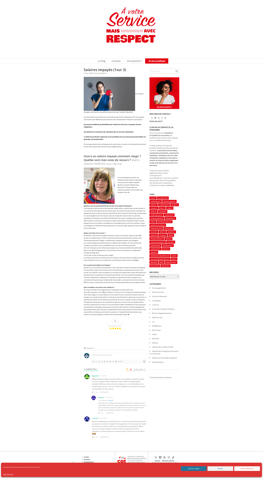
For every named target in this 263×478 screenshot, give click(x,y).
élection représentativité (161, 313)
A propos (116, 61)
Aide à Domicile (158, 292)
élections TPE (155, 266)
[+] (122, 361)
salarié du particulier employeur (160, 255)
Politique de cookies (8, 474)
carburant (154, 208)
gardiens (154, 235)
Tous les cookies (193, 468)
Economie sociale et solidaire (163, 309)
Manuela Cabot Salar (157, 238)
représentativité (155, 249)
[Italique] (96, 361)
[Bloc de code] (113, 361)
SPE (161, 262)
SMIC (174, 259)
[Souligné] (98, 361)
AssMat (154, 204)
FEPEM (162, 232)
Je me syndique (156, 61)
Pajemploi (170, 242)
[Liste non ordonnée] (107, 361)
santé (174, 255)
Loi (153, 321)
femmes (154, 232)
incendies (162, 235)
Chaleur (153, 211)
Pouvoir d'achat (168, 245)
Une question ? (134, 61)
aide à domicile (163, 198)
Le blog (101, 61)
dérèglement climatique (158, 225)
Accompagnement (159, 288)
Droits (153, 221)
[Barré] (101, 361)
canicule (174, 204)
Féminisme (171, 232)
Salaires (154, 252)
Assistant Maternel (159, 296)
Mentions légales (168, 460)
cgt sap (169, 208)
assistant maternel (169, 201)
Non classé (156, 330)
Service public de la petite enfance (160, 259)
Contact (157, 460)
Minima (168, 238)
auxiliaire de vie (164, 204)
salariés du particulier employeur (164, 358)
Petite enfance (155, 245)
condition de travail (156, 215)
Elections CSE (157, 317)
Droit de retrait (170, 218)
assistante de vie (156, 201)
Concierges (156, 300)
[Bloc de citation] (110, 361)
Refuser (220, 468)
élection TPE (165, 266)
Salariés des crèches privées (163, 347)
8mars (153, 198)
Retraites (155, 338)
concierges (162, 211)
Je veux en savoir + (164, 106)
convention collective (157, 218)
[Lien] (116, 361)
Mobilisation (156, 326)
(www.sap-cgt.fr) (156, 121)
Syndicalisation (158, 362)
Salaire (166, 249)
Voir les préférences (247, 468)
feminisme (168, 228)
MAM (171, 235)
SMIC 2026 (154, 262)
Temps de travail (171, 262)
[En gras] (93, 361)
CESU (162, 208)
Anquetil (111, 400)
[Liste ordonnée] (104, 361)
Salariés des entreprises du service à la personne (163, 352)
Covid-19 (155, 305)
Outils (154, 334)
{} (119, 361)
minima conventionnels (158, 242)
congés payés (169, 215)
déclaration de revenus (164, 221)
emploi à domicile (156, 228)
